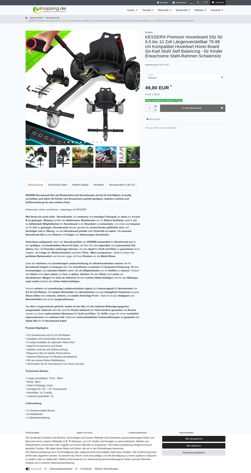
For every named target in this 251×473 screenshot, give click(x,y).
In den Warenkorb (191, 108)
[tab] (36, 185)
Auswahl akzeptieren (194, 452)
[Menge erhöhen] (155, 106)
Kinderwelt (181, 10)
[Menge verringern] (155, 110)
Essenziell (36, 468)
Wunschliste (154, 119)
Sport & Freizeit (36, 18)
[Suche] (198, 2)
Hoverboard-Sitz (52, 18)
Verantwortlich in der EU (122, 184)
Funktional (86, 468)
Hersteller (99, 184)
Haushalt (215, 10)
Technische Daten (57, 184)
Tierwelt (146, 10)
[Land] (191, 2)
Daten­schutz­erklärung (62, 462)
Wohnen (199, 10)
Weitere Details (80, 184)
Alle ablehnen (193, 445)
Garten (131, 10)
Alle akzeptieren (194, 438)
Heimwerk (163, 10)
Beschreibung (35, 184)
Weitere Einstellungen (106, 468)
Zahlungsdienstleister (61, 468)
